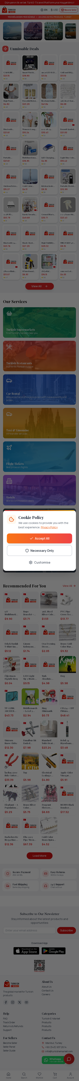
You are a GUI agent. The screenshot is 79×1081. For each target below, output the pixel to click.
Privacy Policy (49, 527)
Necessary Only (42, 551)
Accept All (42, 538)
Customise (42, 562)
